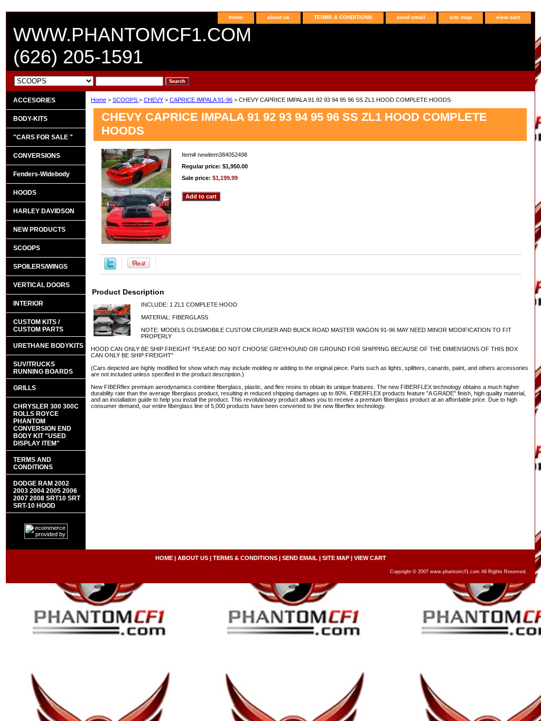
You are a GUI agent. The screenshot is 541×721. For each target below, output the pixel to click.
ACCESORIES (34, 100)
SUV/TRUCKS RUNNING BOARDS (43, 367)
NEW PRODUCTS (39, 229)
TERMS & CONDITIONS (343, 17)
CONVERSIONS (36, 155)
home (236, 17)
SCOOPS (126, 100)
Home (98, 100)
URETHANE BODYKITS (48, 345)
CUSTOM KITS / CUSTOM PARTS (38, 325)
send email (411, 17)
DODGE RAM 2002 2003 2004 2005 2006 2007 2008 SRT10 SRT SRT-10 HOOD (46, 494)
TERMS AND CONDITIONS (33, 463)
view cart (508, 17)
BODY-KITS (30, 118)
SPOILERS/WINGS (40, 266)
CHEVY (153, 100)
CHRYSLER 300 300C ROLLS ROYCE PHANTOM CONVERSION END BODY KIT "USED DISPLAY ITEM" (46, 425)
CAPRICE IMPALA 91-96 (201, 100)
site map (461, 17)
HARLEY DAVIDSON (43, 211)
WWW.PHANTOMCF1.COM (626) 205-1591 (132, 46)
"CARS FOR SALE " (43, 137)
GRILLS (24, 388)
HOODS (24, 192)
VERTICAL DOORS (41, 285)
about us (278, 17)
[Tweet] (110, 267)
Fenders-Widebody (41, 174)
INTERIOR (28, 303)
